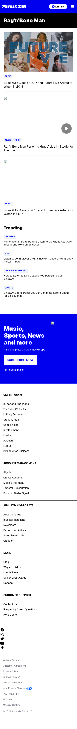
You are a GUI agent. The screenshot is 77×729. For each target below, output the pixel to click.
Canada (8, 583)
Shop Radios (10, 425)
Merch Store (10, 572)
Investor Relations (14, 519)
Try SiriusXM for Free (15, 409)
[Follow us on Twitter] (3, 639)
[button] (72, 6)
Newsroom (9, 525)
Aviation (8, 440)
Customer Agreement (14, 665)
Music (8, 76)
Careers (8, 540)
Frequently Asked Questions (20, 609)
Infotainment (11, 430)
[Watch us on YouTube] (3, 643)
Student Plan (11, 419)
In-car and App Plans (16, 404)
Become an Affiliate (15, 530)
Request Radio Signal (16, 493)
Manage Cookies (11, 705)
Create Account (12, 477)
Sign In (7, 472)
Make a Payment (13, 482)
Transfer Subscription (16, 488)
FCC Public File (11, 693)
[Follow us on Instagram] (3, 634)
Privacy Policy (10, 671)
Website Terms (11, 660)
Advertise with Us (13, 535)
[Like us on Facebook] (3, 630)
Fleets (7, 445)
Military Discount (13, 414)
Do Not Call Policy (12, 682)
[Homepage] (14, 6)
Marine (7, 435)
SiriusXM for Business (16, 451)
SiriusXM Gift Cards (14, 577)
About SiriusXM (12, 514)
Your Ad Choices (11, 677)
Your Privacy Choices (14, 688)
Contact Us (10, 604)
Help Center (10, 614)
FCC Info (7, 699)
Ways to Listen (12, 567)
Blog (6, 562)
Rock (17, 140)
